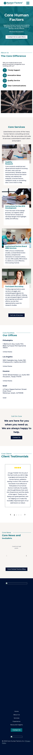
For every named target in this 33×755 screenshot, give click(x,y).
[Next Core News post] (26, 547)
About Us (16, 715)
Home (16, 711)
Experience (16, 721)
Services (16, 718)
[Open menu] (28, 3)
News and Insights (16, 725)
